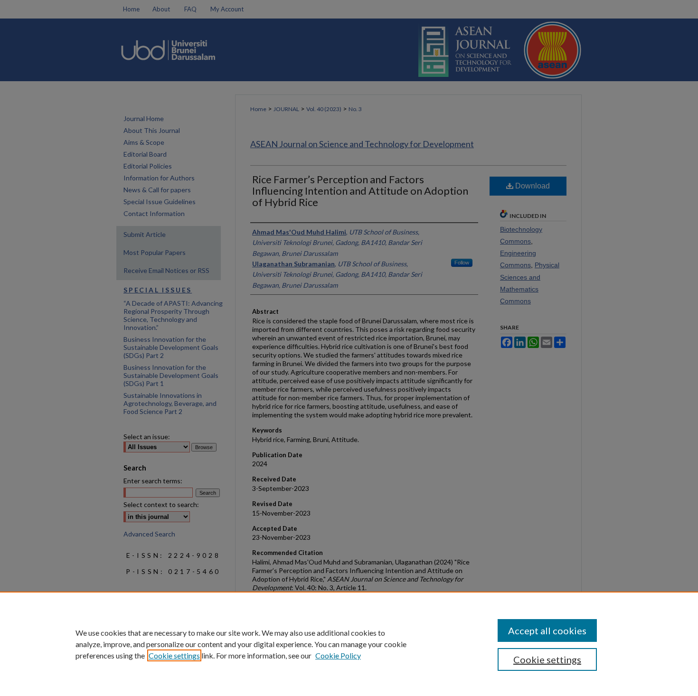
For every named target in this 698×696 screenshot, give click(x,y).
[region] (349, 644)
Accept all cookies (547, 630)
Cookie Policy (338, 655)
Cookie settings (174, 655)
